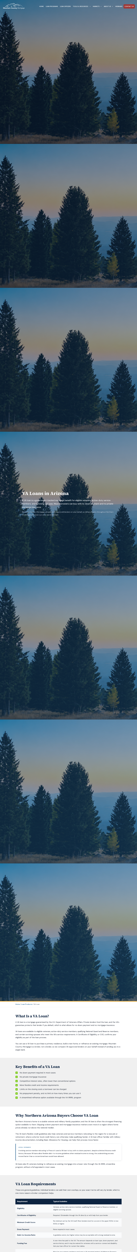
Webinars (118, 6)
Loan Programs (52, 6)
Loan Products (26, 1004)
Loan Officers (65, 6)
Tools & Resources (81, 6)
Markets (96, 6)
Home (41, 6)
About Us (107, 6)
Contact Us (129, 6)
